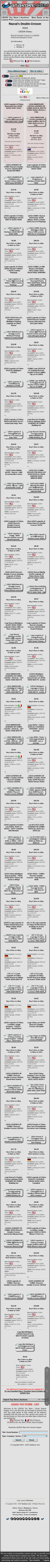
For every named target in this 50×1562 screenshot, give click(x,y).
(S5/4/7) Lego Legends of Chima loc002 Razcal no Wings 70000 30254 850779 (13, 926)
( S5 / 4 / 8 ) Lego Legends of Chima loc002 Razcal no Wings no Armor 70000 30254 (36, 976)
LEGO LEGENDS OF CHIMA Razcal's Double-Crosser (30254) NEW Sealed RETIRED (13, 168)
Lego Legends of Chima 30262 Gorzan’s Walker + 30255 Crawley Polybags (13, 270)
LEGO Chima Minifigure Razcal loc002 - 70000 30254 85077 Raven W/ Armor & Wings (13, 877)
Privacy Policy (18, 1514)
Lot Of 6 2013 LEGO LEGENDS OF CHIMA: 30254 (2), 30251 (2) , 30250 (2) (36, 828)
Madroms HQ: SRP (25, 1510)
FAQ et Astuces (34, 61)
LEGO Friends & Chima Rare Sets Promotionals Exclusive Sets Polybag (36, 1126)
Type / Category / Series (11, 1436)
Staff (13, 1512)
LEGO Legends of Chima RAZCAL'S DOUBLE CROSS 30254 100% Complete (36, 1180)
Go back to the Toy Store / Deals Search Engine (25, 1422)
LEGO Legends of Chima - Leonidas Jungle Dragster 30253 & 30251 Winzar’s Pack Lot (36, 1231)
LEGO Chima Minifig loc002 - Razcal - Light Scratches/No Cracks (13, 472)
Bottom (44, 1399)
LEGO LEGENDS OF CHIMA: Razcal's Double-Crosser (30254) (13, 1126)
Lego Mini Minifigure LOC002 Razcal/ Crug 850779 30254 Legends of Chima (25, 1335)
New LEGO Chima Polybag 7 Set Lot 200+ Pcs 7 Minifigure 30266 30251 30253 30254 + (36, 1076)
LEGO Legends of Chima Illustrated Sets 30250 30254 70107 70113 (13, 106)
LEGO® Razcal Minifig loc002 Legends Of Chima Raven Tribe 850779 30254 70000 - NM (36, 576)
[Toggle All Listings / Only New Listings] (5, 76)
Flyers (20, 1508)
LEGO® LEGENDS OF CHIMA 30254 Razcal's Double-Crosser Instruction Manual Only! (13, 1231)
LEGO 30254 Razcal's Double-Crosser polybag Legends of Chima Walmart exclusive (13, 575)
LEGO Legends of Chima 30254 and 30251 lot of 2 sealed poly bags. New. (13, 421)
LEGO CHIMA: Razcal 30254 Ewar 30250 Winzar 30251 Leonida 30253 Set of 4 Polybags (36, 219)
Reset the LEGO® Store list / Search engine (25, 1427)
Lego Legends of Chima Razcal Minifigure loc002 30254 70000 (36, 167)
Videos (14, 1508)
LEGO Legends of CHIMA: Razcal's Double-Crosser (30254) (13, 1283)
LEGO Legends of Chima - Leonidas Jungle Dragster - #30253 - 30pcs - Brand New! (13, 1025)
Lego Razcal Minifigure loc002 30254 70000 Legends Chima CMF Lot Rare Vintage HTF (13, 626)
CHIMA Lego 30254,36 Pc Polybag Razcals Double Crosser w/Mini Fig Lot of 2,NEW (36, 371)
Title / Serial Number (10, 1432)
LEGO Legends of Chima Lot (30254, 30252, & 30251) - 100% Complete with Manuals (13, 828)
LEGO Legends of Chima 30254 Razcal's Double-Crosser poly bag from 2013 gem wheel (36, 320)
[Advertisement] (25, 1471)
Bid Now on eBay (13, 134)
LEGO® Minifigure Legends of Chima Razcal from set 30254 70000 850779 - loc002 (36, 677)
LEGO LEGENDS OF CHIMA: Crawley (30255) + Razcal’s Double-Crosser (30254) (13, 779)
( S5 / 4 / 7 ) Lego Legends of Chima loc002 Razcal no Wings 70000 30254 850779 (13, 976)
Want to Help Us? (22, 1512)
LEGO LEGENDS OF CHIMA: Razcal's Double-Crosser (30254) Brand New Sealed (13, 1076)
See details (34, 1560)
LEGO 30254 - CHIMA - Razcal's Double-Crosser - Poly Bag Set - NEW (36, 877)
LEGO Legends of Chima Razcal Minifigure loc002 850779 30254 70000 (13, 218)
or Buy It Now (14, 136)
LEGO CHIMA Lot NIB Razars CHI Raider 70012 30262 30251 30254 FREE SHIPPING (36, 270)
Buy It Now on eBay (13, 192)
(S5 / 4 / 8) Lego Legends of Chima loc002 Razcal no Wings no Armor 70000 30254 (36, 926)
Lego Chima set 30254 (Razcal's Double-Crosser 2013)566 (36, 1025)
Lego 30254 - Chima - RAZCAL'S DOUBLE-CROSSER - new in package (36, 728)
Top (39, 1399)
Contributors (33, 1512)
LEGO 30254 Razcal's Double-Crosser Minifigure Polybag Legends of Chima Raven (13, 321)
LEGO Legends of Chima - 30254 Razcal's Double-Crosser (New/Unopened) (13, 524)
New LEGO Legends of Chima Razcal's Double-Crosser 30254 (36, 523)
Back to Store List (43, 98)
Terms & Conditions (30, 1514)
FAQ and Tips (18, 61)
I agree (46, 1560)
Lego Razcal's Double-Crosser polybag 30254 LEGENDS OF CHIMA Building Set (36, 422)
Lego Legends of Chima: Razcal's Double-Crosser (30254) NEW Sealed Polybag (36, 626)
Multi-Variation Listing (36, 1154)
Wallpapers (28, 1508)
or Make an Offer (36, 194)
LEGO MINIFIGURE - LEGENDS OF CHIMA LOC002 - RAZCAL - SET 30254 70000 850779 (13, 677)
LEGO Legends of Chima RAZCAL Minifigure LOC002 (13, 370)
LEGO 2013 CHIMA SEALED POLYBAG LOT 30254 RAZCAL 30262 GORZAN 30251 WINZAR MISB (36, 474)
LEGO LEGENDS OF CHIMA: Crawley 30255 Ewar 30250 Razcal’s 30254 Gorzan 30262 (36, 779)
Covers (35, 1508)
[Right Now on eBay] (25, 94)
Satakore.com (34, 1445)
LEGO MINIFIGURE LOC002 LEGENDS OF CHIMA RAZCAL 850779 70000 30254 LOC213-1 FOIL (36, 108)
